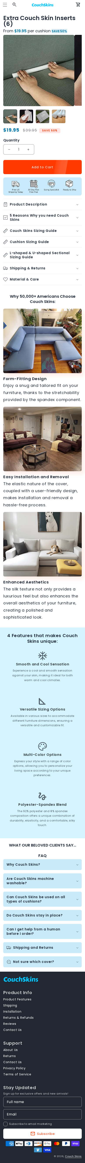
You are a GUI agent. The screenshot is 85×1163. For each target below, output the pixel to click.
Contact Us (12, 1030)
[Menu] (5, 5)
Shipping (10, 1005)
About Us (10, 1050)
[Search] (14, 5)
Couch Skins (73, 1156)
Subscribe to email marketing (30, 1124)
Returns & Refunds (18, 1017)
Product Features (17, 999)
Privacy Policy (14, 1068)
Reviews (9, 1024)
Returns (9, 1056)
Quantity (11, 140)
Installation (12, 1011)
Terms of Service (17, 1074)
